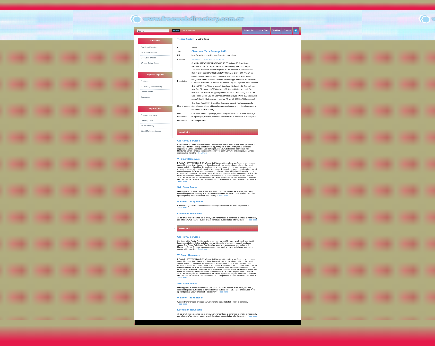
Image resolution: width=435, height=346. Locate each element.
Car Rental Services (149, 47)
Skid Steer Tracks (148, 58)
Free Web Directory (185, 39)
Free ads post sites (149, 115)
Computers (145, 97)
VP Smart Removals (149, 52)
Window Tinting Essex (150, 63)
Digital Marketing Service (151, 131)
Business (145, 81)
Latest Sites (263, 30)
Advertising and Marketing (151, 86)
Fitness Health (147, 92)
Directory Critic (147, 120)
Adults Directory (147, 126)
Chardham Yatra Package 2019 (209, 51)
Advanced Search (189, 30)
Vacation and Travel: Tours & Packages (208, 59)
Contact (287, 30)
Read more (202, 153)
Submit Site (249, 30)
